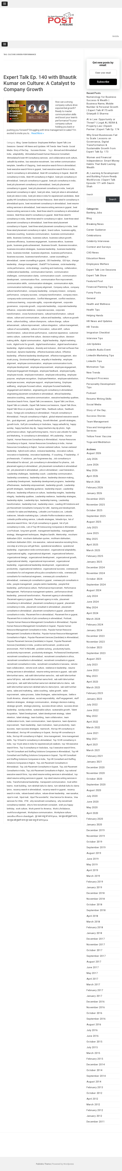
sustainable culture (42, 710)
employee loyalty (67, 371)
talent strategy (23, 717)
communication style (63, 283)
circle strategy (32, 268)
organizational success (54, 569)
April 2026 (92, 476)
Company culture (61, 287)
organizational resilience (30, 569)
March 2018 (93, 921)
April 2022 (92, 721)
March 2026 (93, 481)
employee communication (29, 363)
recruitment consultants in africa (59, 656)
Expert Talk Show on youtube (20, 409)
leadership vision (46, 504)
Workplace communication (40, 812)
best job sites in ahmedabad (65, 192)
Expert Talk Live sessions (41, 401)
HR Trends (51, 146)
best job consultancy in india (62, 180)
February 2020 (95, 818)
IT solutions (26, 458)
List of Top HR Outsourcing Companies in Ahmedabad (51, 527)
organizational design (17, 557)
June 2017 (92, 967)
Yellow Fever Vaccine (99, 436)
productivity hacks (61, 649)
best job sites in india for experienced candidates (51, 196)
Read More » (37, 133)
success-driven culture (52, 706)
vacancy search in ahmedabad (27, 789)
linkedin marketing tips (27, 515)
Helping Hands (95, 315)
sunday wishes (25, 710)
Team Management (98, 421)
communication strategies (40, 283)
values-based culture (31, 793)
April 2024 (92, 613)
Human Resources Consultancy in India (46, 443)
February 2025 (95, 556)
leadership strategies (66, 496)
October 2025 (94, 510)
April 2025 (92, 544)
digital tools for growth (23, 344)
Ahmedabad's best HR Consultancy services (27, 158)
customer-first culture (31, 336)
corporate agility (34, 302)
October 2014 (94, 1070)
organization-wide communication (34, 550)
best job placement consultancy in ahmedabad (28, 184)
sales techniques (59, 694)
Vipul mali (24, 797)
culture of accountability (18, 329)
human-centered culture (49, 447)
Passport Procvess (98, 378)
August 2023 (94, 658)
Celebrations (94, 235)
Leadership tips (31, 500)
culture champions (37, 321)
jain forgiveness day (43, 458)
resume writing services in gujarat (51, 671)
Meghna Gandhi (47, 534)
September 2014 (96, 1076)
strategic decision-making (63, 702)
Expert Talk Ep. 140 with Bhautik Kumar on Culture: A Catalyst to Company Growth (40, 83)
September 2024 (96, 584)
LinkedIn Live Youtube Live (51, 512)
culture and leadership (51, 317)
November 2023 (96, 641)
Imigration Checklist (98, 332)
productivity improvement (18, 652)
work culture (21, 808)
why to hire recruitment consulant (42, 805)
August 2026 (94, 453)
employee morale (15, 375)
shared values (28, 698)
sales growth (55, 691)
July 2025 (92, 527)
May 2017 (92, 973)
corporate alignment (52, 302)
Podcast (67, 618)
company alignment (43, 287)
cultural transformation (55, 314)
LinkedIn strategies (45, 519)
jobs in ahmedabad (48, 470)
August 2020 (94, 790)
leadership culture (38, 477)
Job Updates (94, 344)
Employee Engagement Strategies (22, 371)
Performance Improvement (50, 588)
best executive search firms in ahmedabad (56, 165)
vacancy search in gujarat (54, 789)
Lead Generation (66, 470)
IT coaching (57, 455)
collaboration (70, 268)
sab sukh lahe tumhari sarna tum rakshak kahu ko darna (44, 683)
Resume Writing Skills (99, 398)
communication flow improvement (56, 279)
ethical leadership (63, 394)
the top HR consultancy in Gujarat (35, 732)
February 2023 (95, 693)
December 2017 (96, 938)
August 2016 (94, 1024)
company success (28, 295)
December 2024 (96, 567)
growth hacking (34, 420)
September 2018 (96, 910)
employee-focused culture (29, 386)
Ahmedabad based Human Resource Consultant (47, 154)
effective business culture (49, 352)
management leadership (49, 531)
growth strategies (67, 420)
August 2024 (94, 590)
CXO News (93, 252)
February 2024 (95, 624)
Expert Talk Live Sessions (101, 269)
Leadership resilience (45, 496)
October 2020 (94, 778)
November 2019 (96, 836)
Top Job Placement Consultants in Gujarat (39, 767)
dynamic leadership (27, 352)
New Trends (62, 146)
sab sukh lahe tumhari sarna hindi (37, 679)
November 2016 (96, 1007)
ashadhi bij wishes (15, 161)
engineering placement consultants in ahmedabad (30, 394)
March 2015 (93, 1053)
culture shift (56, 329)
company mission (57, 291)
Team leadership (28, 725)
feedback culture (55, 409)
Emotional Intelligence (30, 359)
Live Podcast (13, 531)
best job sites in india (17, 196)
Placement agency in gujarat (20, 599)
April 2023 (92, 681)
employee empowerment (41, 367)
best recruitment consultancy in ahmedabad (45, 203)
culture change (54, 321)
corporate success (45, 310)
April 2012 (92, 1098)
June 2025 (92, 533)
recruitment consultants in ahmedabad (24, 660)
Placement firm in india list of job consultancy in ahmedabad (34, 618)
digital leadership (50, 340)
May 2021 (92, 738)
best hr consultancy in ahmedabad (23, 173)
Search (90, 194)
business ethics (56, 241)
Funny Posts (94, 292)
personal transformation (29, 595)
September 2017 (96, 956)
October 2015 (94, 1041)
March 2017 (93, 984)
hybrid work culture (27, 451)
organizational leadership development (36, 565)
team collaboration (54, 717)
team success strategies (27, 729)
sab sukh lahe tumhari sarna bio (39, 675)
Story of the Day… (97, 410)
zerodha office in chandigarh (20, 816)
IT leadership (70, 455)
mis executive (39, 542)
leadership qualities (25, 496)
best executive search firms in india (59, 169)
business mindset (21, 253)
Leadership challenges (17, 474)
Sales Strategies (42, 694)
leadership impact (53, 489)
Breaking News (95, 224)
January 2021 (94, 761)
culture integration (49, 325)
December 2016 (96, 1001)
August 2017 (94, 961)
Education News (96, 258)
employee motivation (34, 375)
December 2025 (96, 499)
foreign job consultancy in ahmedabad (31, 413)
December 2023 (96, 636)
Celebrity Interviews (98, 241)
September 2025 (96, 516)
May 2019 (92, 864)
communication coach (50, 276)
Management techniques (27, 534)
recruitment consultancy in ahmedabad (25, 656)
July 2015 (92, 1047)
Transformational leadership (26, 782)
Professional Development (66, 652)
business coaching (16, 234)
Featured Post (95, 281)
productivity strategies (42, 652)
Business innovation (68, 245)
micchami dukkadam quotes (36, 538)
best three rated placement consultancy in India (50, 226)
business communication (37, 234)
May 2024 (92, 607)
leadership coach (37, 474)
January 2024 (94, 630)
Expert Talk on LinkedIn (17, 405)
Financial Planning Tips (100, 286)
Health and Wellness (98, 304)
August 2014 (94, 1081)
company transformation (50, 295)
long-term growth (28, 531)
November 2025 (96, 504)
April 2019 (92, 870)
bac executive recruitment (37, 161)
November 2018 (96, 898)
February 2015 (95, 1058)
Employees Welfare (47, 142)
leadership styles (15, 500)
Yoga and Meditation (98, 442)
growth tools (13, 424)
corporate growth (27, 306)
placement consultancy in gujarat (48, 603)
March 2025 (93, 550)
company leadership (38, 291)
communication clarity (28, 276)
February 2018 (95, 927)
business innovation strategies (21, 249)
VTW (26, 801)
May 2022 (92, 716)
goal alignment (19, 420)
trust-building (20, 786)
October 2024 (94, 578)
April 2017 (92, 978)
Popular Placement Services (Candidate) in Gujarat (30, 641)
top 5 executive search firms (62, 747)
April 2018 (92, 916)
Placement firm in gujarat (66, 614)
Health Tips (93, 309)
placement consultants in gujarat (48, 611)
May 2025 (92, 538)
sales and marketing (23, 691)
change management (27, 264)
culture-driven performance (34, 333)
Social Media (94, 404)
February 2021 (95, 756)
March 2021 (93, 750)
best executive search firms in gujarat (24, 169)
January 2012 (94, 1116)
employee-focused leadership (57, 386)
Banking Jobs (94, 212)
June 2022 (92, 710)
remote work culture (35, 668)
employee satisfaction (68, 378)
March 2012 (93, 1104)
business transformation (36, 256)
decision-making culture (53, 336)
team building (37, 717)
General (20, 146)
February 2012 (95, 1110)
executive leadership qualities (64, 397)
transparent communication (53, 782)
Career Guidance (29, 142)
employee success (15, 382)
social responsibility (45, 698)
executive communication (38, 397)
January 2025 (94, 561)
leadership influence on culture (31, 492)
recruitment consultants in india (21, 664)
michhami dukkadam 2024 (19, 542)
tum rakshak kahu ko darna (40, 786)
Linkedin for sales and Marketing (22, 512)
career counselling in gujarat (32, 260)
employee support (34, 382)
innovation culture (65, 451)
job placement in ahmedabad (24, 470)
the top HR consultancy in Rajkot (28, 736)
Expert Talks (40, 409)
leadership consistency (17, 477)
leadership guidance (34, 489)
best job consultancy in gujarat (34, 180)
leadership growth (54, 485)
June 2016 (92, 1036)
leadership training (48, 500)
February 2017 (95, 990)
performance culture (27, 588)
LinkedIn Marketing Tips (100, 355)
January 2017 (94, 996)
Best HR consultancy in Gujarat (54, 173)
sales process (27, 694)
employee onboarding (55, 375)
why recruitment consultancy (43, 801)
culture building (21, 321)
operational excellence (51, 546)
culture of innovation (40, 329)
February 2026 (95, 487)
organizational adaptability (63, 550)
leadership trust (29, 504)
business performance (61, 253)
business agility (68, 230)
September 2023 (96, 653)
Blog (18, 142)
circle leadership (68, 264)
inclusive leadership (46, 451)
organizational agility (16, 553)
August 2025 (94, 521)
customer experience (58, 333)
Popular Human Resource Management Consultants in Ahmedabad (37, 622)
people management (22, 584)
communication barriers (42, 272)
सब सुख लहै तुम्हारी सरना (68, 816)
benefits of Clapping (26, 165)
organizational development (41, 557)
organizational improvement (42, 561)
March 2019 (93, 876)
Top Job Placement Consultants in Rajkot (45, 770)
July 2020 (92, 796)
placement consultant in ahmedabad (43, 607)
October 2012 (94, 1093)
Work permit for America (40, 808)
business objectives (40, 253)
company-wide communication (21, 298)
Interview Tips (95, 338)
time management (52, 736)
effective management (61, 356)
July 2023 (92, 664)
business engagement (37, 241)
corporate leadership (46, 306)
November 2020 (96, 773)
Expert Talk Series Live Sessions (44, 405)
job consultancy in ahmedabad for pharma (49, 462)
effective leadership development (33, 356)
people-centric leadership (45, 584)
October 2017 (94, 950)
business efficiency (16, 241)
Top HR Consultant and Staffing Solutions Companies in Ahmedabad (38, 751)
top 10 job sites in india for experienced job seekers (36, 744)
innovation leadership (40, 455)
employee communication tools (57, 363)
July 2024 (92, 596)
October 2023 (94, 647)
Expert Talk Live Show (64, 401)
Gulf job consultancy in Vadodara (35, 424)
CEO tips (66, 260)
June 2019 (92, 858)
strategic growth (14, 706)
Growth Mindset (50, 420)
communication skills (17, 283)
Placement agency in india (46, 599)
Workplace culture (62, 812)
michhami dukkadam (60, 538)
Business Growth (49, 245)
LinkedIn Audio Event (99, 349)
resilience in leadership (56, 668)
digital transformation (46, 344)
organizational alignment (39, 553)
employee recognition (26, 378)
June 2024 (92, 601)
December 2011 (96, 1121)
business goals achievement (27, 245)
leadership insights (55, 492)
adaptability (18, 154)
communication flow (29, 279)
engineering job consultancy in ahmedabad (52, 390)
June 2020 (92, 801)
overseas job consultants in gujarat (36, 580)
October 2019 (94, 841)
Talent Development (28, 713)
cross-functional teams (32, 314)
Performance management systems (36, 591)
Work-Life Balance (61, 808)
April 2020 (92, 813)
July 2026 (92, 459)
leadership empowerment (32, 485)
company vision (70, 295)
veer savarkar (72, 793)
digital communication (30, 340)
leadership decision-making (61, 477)
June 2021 (92, 733)
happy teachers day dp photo (51, 428)
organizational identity (17, 561)
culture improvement (30, 325)
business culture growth (60, 238)
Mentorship (61, 534)
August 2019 (94, 853)
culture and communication (26, 317)
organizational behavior (63, 553)
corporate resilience (26, 310)
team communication (35, 721)
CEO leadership (54, 260)
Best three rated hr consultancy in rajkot (45, 219)
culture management (68, 325)
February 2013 (95, 1087)
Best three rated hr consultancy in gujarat (34, 215)
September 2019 (96, 847)
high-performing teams (37, 432)
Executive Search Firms (17, 401)
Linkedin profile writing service (21, 519)
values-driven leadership (53, 793)
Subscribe (103, 81)
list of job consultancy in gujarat (43, 523)
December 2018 (96, 893)
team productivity (61, 725)
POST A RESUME (27, 649)
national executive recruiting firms (62, 542)
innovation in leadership (18, 455)
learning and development (63, 508)
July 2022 (92, 704)
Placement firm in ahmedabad (39, 614)
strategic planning (32, 706)
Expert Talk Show (68, 405)
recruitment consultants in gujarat (59, 660)
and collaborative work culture (63, 158)
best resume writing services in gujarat (53, 207)
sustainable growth (61, 710)
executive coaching (16, 397)
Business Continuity (22, 238)
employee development (18, 367)
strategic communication (37, 702)
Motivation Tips (96, 366)
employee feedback (49, 371)
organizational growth (66, 557)
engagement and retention (19, 390)
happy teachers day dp (25, 428)
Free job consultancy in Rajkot (33, 416)
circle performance (15, 268)
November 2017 (96, 944)
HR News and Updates (35, 146)
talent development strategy (51, 713)
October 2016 (94, 1013)
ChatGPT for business (49, 264)
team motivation (44, 725)
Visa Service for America (61, 797)
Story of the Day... (22, 150)
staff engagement (64, 698)
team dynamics (54, 721)
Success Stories (38, 150)
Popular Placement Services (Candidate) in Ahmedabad (53, 637)
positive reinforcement (44, 645)
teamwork (45, 729)
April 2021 (92, 744)
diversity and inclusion (46, 348)
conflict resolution (66, 298)
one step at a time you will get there (23, 546)
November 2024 (96, 573)
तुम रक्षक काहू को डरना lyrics (46, 816)
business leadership (46, 249)
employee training (52, 382)
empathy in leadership (51, 359)
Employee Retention (47, 378)
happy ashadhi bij (61, 424)
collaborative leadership (18, 272)
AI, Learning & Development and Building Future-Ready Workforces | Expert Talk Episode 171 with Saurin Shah (103, 180)
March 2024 (93, 618)
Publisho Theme (43, 1164)
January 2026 (94, 493)
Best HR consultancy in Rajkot (40, 177)
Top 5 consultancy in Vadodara (34, 747)
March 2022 (93, 727)
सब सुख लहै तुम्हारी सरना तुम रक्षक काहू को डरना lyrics (27, 820)
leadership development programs (48, 481)
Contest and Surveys (99, 246)
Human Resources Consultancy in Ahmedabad (36, 439)
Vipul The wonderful (39, 797)
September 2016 (96, 1018)
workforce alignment (16, 812)
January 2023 (94, 698)
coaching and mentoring (52, 268)
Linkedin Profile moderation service (56, 515)
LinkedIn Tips (94, 361)
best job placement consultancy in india (46, 188)
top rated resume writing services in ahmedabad (51, 774)
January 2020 (94, 824)
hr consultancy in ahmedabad (35, 436)
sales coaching (41, 691)
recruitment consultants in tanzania (53, 664)
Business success (15, 256)
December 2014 (96, 1064)
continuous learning (16, 302)
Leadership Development (18, 481)
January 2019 (94, 887)
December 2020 (96, 767)
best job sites (43, 192)
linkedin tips (61, 519)
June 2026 (92, 464)
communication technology (19, 287)
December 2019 (96, 830)
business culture (40, 238)
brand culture (54, 230)
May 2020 (92, 807)
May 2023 (92, 676)
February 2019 (95, 881)
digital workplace (26, 348)
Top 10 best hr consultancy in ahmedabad (32, 740)
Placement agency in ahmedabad (57, 595)
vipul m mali (12, 797)
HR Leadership (57, 436)
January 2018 (94, 933)
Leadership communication (59, 474)
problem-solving (44, 649)
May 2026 (92, 470)
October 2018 (94, 904)
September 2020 (96, 784)
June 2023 (92, 670)
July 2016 (92, 1030)
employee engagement (65, 367)
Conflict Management (47, 298)
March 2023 (93, 687)
